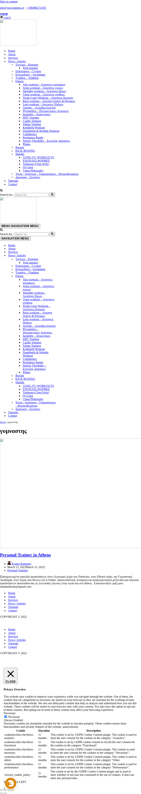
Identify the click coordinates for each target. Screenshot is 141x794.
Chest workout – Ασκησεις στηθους (44, 94)
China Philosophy (33, 170)
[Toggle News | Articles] (64, 255)
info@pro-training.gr (12, 7)
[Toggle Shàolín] (64, 382)
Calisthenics (30, 134)
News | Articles (17, 603)
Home (11, 50)
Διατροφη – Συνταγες (27, 177)
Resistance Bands (33, 137)
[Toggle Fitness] (64, 276)
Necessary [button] (10, 713)
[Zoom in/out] (1, 790)
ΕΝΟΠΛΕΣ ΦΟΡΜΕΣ (36, 160)
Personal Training (17, 570)
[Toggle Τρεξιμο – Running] (64, 259)
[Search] (1, 190)
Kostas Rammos (21, 563)
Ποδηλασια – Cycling (28, 71)
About (11, 54)
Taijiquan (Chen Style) (36, 164)
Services (13, 57)
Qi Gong (28, 167)
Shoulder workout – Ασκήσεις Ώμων (44, 91)
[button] (10, 783)
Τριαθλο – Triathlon (27, 77)
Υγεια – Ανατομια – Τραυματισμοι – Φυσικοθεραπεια (46, 174)
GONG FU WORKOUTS (38, 157)
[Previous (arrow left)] (1, 793)
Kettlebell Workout (34, 127)
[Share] (8, 790)
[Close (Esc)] (12, 790)
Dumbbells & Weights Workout (41, 130)
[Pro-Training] (70, 32)
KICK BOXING (25, 150)
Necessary (14, 716)
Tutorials (13, 180)
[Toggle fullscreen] (5, 790)
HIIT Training (31, 117)
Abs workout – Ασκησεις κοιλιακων (44, 84)
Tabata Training (32, 124)
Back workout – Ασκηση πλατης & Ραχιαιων (49, 101)
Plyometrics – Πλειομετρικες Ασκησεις (46, 111)
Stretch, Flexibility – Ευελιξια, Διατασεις (46, 140)
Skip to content (8, 1)
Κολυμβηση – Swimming (30, 74)
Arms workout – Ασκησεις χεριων (43, 87)
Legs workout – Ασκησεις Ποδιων (43, 104)
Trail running (30, 68)
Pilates (26, 144)
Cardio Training (32, 121)
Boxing (19, 147)
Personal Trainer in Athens (25, 554)
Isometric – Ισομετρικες (36, 114)
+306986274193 (36, 7)
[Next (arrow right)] (5, 793)
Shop (4, 14)
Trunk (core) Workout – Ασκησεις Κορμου (48, 97)
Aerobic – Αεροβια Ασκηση (39, 107)
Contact (12, 184)
